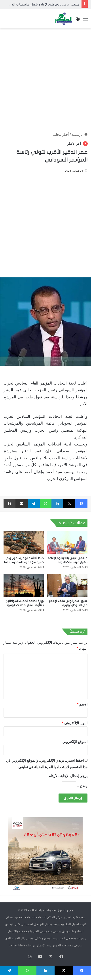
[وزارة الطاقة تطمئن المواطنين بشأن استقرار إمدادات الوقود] (24, 585)
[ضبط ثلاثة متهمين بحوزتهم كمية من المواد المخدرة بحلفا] (24, 542)
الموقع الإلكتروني (75, 742)
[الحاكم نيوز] (63, 18)
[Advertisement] (45, 78)
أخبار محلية (61, 134)
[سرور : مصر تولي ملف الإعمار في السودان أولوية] (67, 585)
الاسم (82, 704)
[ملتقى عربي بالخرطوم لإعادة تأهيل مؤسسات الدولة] (67, 542)
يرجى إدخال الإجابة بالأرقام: (67, 776)
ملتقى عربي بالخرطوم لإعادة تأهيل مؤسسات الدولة (43, 4)
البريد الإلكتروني (74, 723)
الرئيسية (77, 134)
